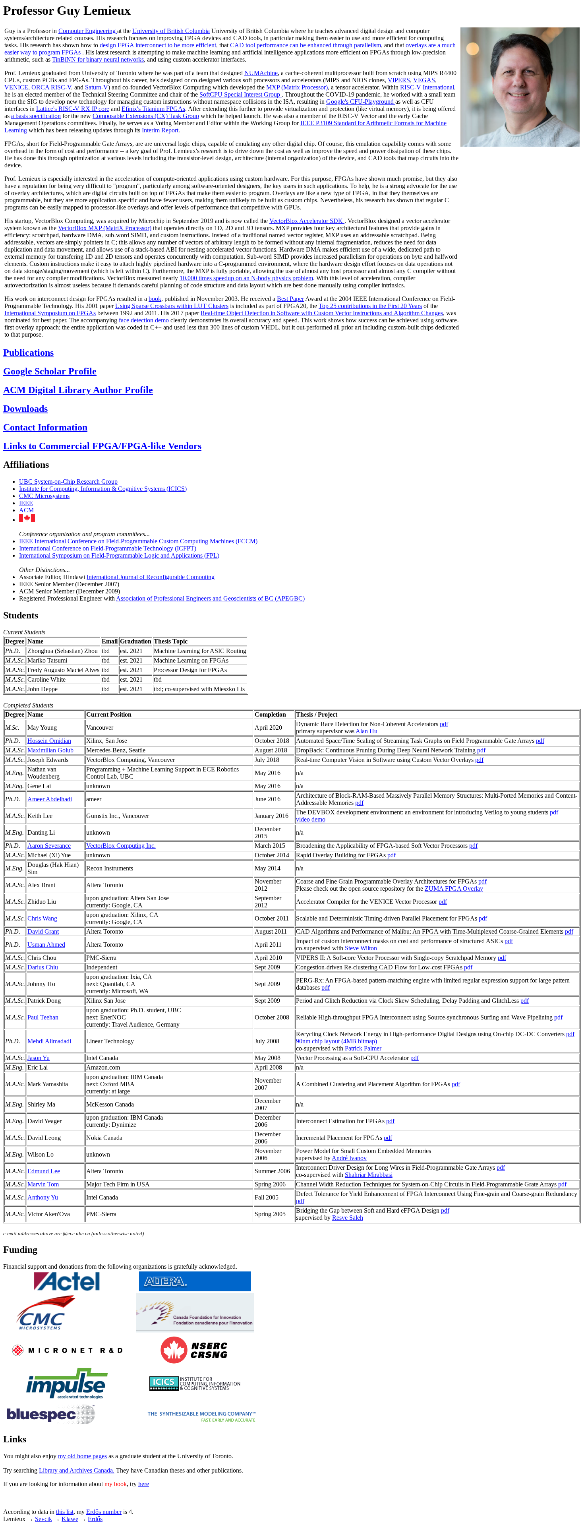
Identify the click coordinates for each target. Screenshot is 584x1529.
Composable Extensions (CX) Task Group (146, 115)
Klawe (70, 1518)
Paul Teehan (42, 1017)
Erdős (95, 1518)
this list (64, 1511)
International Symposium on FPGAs (50, 313)
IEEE (26, 503)
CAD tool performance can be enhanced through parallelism (305, 45)
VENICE (16, 87)
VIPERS (399, 80)
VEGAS (424, 80)
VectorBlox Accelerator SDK (306, 220)
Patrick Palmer (363, 1048)
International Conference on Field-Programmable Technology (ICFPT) (107, 548)
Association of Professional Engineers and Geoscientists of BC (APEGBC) (210, 598)
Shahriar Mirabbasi (369, 1174)
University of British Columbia (171, 30)
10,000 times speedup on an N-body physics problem (246, 278)
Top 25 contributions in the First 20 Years (370, 305)
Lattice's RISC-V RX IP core (72, 108)
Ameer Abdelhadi (49, 799)
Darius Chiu (42, 967)
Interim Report (160, 130)
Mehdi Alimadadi (49, 1041)
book (155, 298)
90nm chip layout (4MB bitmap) (336, 1041)
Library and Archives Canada (76, 1470)
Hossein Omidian (49, 740)
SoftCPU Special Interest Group (240, 94)
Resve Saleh (347, 1217)
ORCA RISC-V (51, 87)
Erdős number (104, 1511)
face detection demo (144, 320)
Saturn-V (96, 87)
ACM (26, 510)
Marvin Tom (43, 1184)
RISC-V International (427, 87)
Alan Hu (366, 731)
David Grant (43, 931)
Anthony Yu (42, 1197)
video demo (310, 819)
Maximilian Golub (50, 750)
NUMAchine (261, 73)
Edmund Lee (43, 1171)
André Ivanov (349, 1158)
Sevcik (43, 1518)
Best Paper (290, 298)
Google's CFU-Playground (360, 101)
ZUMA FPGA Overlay (454, 888)
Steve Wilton (361, 948)
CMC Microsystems (44, 495)
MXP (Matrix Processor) (297, 87)
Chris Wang (42, 918)
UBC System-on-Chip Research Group (68, 481)
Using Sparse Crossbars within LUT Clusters (171, 305)
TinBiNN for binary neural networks (98, 59)
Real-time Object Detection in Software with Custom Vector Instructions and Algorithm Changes (322, 313)
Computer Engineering (87, 30)
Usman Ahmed (46, 944)
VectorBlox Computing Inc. (121, 845)
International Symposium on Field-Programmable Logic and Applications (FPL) (119, 555)
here (143, 1484)
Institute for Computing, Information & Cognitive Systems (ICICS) (103, 488)
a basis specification (36, 115)
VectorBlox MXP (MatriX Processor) (104, 228)
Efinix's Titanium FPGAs (153, 108)
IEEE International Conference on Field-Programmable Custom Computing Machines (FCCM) (138, 541)
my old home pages (82, 1456)
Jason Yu (38, 1057)
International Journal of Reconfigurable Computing (151, 577)
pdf (444, 724)
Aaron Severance (49, 845)
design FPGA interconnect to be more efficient (158, 45)
